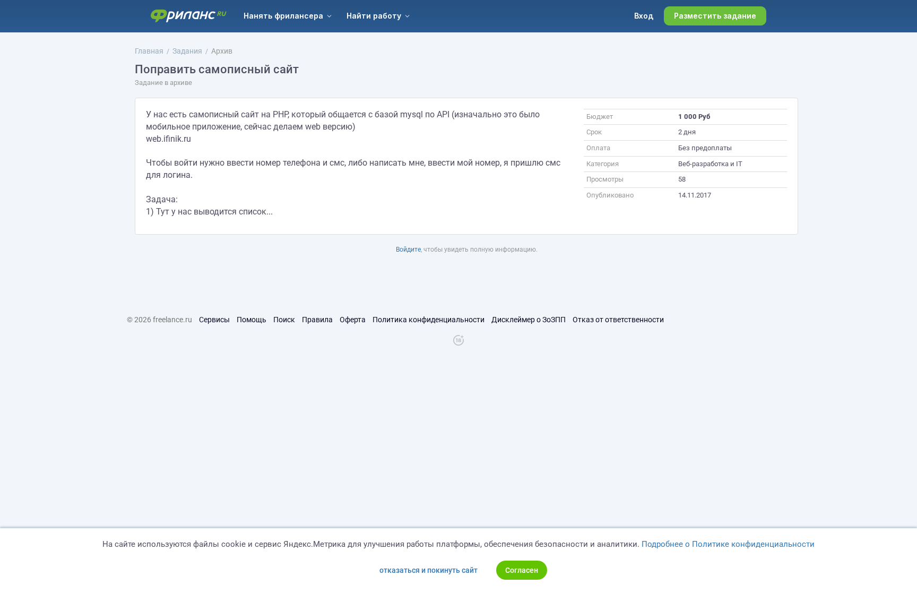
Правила (317, 319)
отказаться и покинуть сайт (428, 570)
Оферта (353, 319)
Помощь (251, 319)
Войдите (408, 249)
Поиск (284, 319)
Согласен (521, 570)
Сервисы (214, 319)
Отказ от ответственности (618, 319)
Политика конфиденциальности (429, 319)
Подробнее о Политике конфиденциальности (728, 544)
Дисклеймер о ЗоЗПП (528, 319)
